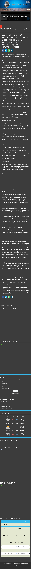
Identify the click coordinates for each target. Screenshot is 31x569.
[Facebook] (14, 565)
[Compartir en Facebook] (3, 50)
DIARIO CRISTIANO (5, 403)
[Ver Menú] (1, 4)
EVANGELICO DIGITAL (5, 406)
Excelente (5, 383)
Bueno (4, 381)
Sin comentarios (6, 388)
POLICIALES (6, 28)
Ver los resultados (15, 393)
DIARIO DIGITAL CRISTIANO (7, 408)
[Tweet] (6, 50)
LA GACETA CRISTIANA (5, 401)
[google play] (16, 565)
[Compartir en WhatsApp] (9, 50)
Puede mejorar (6, 386)
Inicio (2, 28)
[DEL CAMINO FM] (15, 5)
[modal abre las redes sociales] (12, 50)
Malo (4, 385)
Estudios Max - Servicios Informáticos (20, 563)
